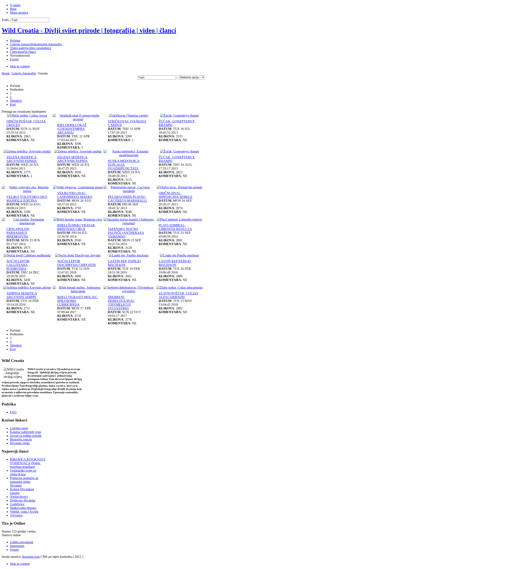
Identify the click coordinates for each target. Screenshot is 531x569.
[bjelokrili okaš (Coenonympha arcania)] (78, 119)
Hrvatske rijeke (20, 443)
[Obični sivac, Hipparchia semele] (179, 187)
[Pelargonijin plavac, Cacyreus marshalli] (129, 191)
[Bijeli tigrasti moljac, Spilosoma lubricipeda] (78, 291)
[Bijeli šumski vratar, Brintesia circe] (78, 219)
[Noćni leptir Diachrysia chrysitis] (78, 255)
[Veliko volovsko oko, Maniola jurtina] (27, 191)
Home (6, 73)
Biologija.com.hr (21, 439)
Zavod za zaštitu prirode (25, 435)
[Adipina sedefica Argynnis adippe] (27, 287)
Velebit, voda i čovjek (24, 511)
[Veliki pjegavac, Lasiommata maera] (78, 187)
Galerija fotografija (23, 73)
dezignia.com (30, 556)
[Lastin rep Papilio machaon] (179, 255)
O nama (15, 5)
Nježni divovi (19, 496)
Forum (14, 549)
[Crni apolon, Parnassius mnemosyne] (27, 223)
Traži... (6, 20)
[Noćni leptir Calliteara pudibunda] (27, 255)
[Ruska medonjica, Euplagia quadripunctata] (129, 155)
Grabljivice (17, 504)
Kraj (13, 104)
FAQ (13, 412)
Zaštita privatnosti (21, 542)
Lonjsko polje (19, 428)
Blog (13, 9)
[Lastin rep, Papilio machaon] (129, 255)
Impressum (17, 546)
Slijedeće (16, 101)
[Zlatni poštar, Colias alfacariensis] (179, 287)
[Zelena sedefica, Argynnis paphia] (27, 151)
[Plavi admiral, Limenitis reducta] (179, 219)
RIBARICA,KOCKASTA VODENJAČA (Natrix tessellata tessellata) (27, 463)
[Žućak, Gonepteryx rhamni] (179, 115)
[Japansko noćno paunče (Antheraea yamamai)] (129, 223)
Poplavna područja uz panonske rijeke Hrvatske (24, 481)
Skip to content (20, 66)
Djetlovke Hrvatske (22, 500)
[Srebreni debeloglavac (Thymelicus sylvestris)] (129, 291)
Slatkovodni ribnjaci (23, 508)
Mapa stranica (19, 12)
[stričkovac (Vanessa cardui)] (128, 115)
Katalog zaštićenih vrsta (25, 432)
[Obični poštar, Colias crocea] (27, 115)
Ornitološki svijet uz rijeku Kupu (23, 472)
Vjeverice (16, 515)
